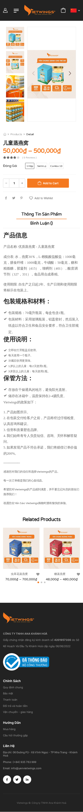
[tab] (41, 214)
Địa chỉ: (7, 752)
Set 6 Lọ (41, 166)
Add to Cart (50, 183)
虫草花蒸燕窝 (19, 574)
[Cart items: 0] (63, 10)
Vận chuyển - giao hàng (18, 712)
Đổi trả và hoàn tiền (15, 705)
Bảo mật (8, 693)
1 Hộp (29, 166)
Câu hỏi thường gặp (15, 735)
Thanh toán (10, 699)
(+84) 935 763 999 (24, 762)
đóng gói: (10, 166)
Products (16, 134)
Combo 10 (56, 166)
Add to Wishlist (43, 198)
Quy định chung (13, 687)
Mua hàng (9, 729)
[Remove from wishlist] (37, 574)
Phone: (7, 762)
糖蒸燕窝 (59, 574)
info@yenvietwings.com (26, 768)
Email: (6, 768)
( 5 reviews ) (29, 157)
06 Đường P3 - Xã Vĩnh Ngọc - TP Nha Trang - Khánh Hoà (40, 754)
